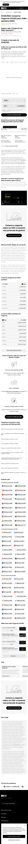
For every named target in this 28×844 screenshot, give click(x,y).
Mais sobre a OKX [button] (6, 810)
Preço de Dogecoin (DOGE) (12, 145)
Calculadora (9, 12)
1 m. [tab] (16, 62)
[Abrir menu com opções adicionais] (26, 8)
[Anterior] (2, 786)
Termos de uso (17, 744)
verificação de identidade (12, 391)
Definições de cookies (14, 839)
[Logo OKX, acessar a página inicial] (4, 8)
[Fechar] (25, 825)
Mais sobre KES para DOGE (14, 350)
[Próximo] (26, 786)
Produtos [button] (3, 813)
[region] (14, 833)
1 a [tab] (20, 62)
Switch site (6, 4)
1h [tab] (3, 62)
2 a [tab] (24, 62)
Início (2, 12)
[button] (17, 8)
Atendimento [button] (4, 820)
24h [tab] (7, 62)
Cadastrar (21, 8)
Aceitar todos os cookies (14, 836)
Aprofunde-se (6, 676)
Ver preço (25, 676)
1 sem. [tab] (12, 62)
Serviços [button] (3, 817)
